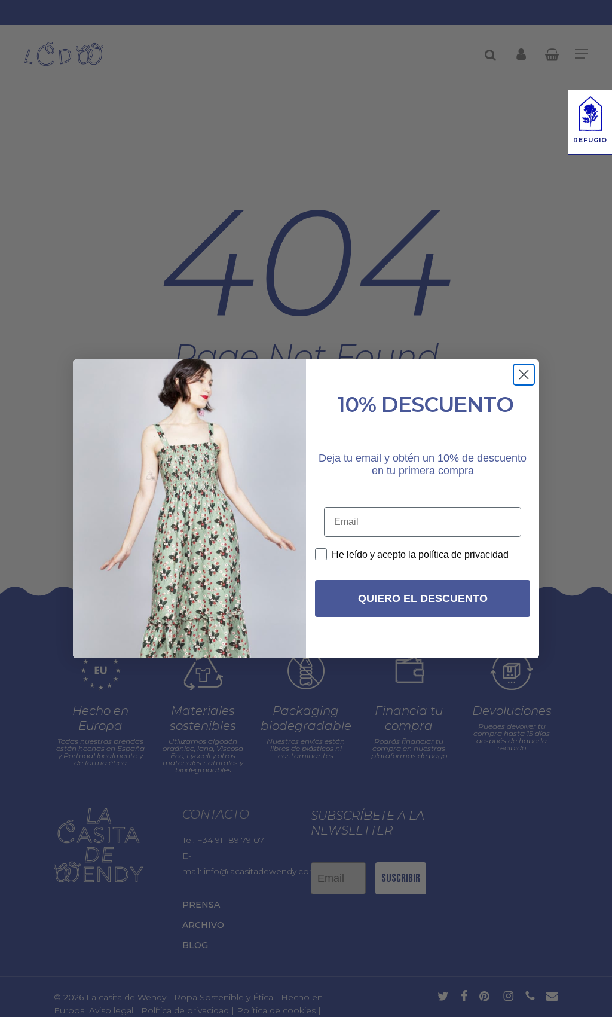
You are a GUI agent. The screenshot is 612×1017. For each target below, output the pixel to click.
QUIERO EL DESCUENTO (423, 598)
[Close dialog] (523, 374)
